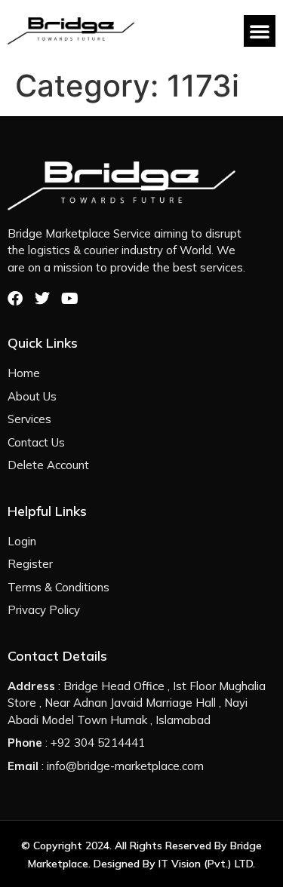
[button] (259, 31)
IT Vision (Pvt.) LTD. (206, 863)
